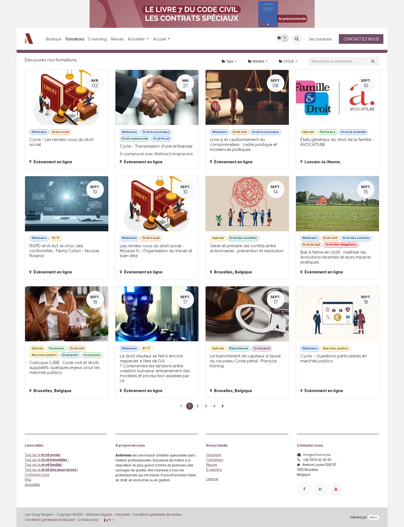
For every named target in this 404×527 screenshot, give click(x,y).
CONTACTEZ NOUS (361, 39)
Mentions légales (99, 514)
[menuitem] (53, 39)
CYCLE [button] (289, 61)
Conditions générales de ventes (156, 514)
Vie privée (122, 514)
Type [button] (229, 61)
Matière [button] (258, 61)
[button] (297, 39)
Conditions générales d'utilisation (50, 520)
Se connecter (320, 39)
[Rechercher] (373, 61)
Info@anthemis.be (317, 455)
